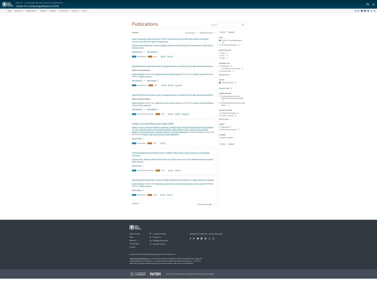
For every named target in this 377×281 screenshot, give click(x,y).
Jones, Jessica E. (159, 134)
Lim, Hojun (172, 159)
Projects (43, 11)
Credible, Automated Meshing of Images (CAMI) (152, 123)
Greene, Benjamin (165, 130)
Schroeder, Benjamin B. (179, 132)
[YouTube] (362, 11)
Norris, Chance (176, 74)
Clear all (232, 32)
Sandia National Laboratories (139, 258)
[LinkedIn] (368, 11)
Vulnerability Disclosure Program (203, 274)
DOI (162, 56)
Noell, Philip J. (208, 45)
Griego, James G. (196, 45)
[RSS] (375, 11)
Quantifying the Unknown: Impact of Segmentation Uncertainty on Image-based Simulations (173, 180)
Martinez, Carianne (153, 45)
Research (19, 3)
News (9, 11)
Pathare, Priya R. (138, 48)
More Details (152, 52)
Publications (63, 11)
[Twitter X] (372, 11)
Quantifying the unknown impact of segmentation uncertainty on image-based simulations (172, 66)
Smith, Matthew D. (172, 134)
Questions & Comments (198, 234)
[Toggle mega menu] (374, 4)
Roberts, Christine (138, 132)
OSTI (168, 56)
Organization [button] (31, 11)
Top (371, 279)
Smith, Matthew (192, 159)
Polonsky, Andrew (138, 45)
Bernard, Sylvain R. (182, 45)
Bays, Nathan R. (145, 105)
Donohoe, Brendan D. (153, 127)
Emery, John (181, 159)
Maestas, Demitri (150, 159)
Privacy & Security (215, 234)
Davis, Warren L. (138, 162)
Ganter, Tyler (148, 134)
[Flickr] (365, 11)
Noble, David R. (178, 130)
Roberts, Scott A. (146, 76)
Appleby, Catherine (168, 45)
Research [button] (18, 11)
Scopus (177, 85)
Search (84, 11)
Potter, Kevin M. (202, 130)
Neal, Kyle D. (150, 132)
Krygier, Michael (138, 74)
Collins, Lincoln (199, 74)
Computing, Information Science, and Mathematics (44, 3)
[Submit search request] (242, 25)
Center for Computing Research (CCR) (37, 5)
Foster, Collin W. (140, 130)
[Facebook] (355, 11)
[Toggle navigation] (4, 11)
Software (52, 11)
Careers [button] (74, 11)
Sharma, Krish (187, 184)
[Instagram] (359, 11)
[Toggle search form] (368, 4)
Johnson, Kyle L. (137, 159)
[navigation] (191, 33)
